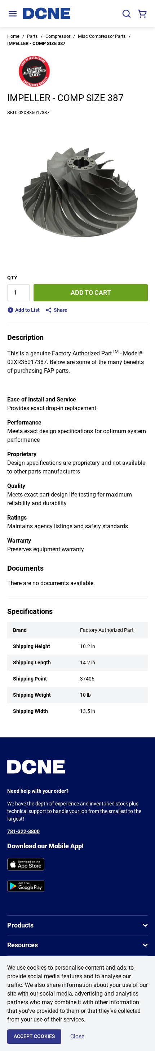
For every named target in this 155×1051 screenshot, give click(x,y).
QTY (12, 277)
